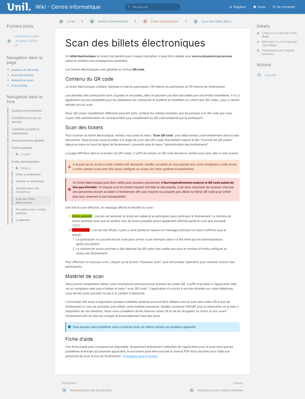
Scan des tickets (22, 75)
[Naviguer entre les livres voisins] (82, 21)
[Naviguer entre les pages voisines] (186, 21)
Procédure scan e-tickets (140, 356)
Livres (261, 6)
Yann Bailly (269, 45)
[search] (152, 7)
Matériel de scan (22, 80)
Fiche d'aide (19, 85)
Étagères (240, 6)
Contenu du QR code (24, 70)
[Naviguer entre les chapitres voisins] (135, 21)
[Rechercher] (129, 7)
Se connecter (286, 6)
